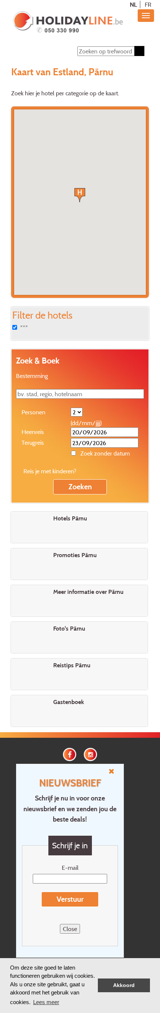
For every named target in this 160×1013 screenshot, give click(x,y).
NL (133, 4)
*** (24, 327)
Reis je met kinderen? (49, 471)
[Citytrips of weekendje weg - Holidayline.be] (68, 22)
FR (148, 4)
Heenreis (33, 431)
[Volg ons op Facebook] (69, 753)
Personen (33, 412)
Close (70, 929)
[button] (79, 195)
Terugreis (33, 442)
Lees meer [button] (46, 1002)
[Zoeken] (139, 51)
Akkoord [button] (124, 985)
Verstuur (70, 899)
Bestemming (32, 375)
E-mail (70, 867)
